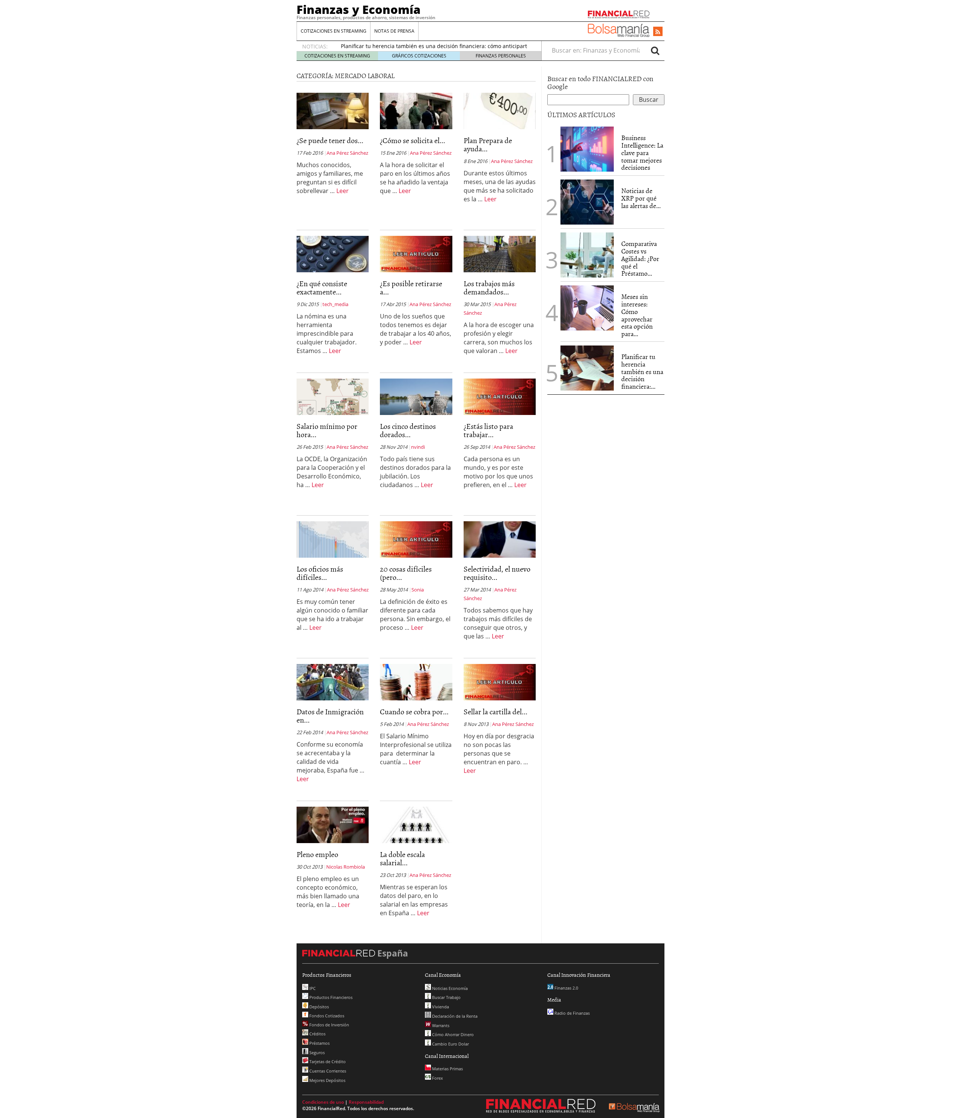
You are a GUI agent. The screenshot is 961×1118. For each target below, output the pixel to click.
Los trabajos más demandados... (489, 287)
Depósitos (318, 1006)
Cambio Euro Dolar (450, 1044)
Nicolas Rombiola (345, 866)
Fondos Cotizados (326, 1015)
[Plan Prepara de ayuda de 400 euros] (500, 110)
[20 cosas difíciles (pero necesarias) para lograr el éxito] (416, 539)
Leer (342, 191)
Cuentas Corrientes (327, 1071)
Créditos (316, 1034)
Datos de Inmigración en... (330, 715)
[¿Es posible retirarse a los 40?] (416, 253)
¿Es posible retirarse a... (411, 287)
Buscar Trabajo (446, 997)
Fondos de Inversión (328, 1024)
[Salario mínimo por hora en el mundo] (333, 396)
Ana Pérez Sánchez (347, 152)
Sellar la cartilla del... (495, 711)
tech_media (335, 304)
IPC (312, 988)
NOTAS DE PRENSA (394, 31)
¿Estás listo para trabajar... (488, 430)
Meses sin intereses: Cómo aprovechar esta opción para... (637, 315)
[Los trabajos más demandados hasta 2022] (500, 253)
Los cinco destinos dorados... (408, 430)
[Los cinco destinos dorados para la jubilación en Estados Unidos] (416, 396)
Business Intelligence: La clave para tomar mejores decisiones (642, 152)
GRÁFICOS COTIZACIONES (419, 56)
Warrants (440, 1025)
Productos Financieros (330, 997)
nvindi (418, 447)
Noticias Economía (449, 988)
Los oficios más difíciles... (320, 572)
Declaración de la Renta (454, 1016)
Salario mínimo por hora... (327, 430)
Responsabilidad (366, 1102)
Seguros (316, 1052)
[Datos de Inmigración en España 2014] (333, 681)
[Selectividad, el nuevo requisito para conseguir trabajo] (500, 539)
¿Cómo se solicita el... (412, 140)
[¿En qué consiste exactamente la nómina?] (333, 253)
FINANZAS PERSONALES (501, 56)
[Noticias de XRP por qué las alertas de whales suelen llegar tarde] (587, 202)
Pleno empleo (317, 854)
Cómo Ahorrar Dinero (452, 1034)
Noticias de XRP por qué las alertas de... (641, 198)
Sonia (417, 589)
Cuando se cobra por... (414, 711)
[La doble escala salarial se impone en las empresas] (416, 824)
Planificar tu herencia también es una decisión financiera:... (642, 371)
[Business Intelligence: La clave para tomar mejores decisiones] (587, 149)
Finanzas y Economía (358, 9)
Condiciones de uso (323, 1102)
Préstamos (319, 1043)
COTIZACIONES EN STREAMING (333, 31)
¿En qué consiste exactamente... (322, 287)
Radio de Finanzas (571, 1013)
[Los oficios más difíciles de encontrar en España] (333, 539)
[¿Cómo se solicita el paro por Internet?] (416, 110)
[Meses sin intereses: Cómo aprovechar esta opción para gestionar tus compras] (587, 307)
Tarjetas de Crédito (327, 1061)
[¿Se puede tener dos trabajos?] (333, 110)
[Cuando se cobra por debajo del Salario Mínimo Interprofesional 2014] (416, 681)
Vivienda (440, 1006)
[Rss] (657, 32)
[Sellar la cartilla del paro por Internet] (500, 681)
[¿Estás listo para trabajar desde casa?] (500, 396)
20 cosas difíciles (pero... (406, 572)
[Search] (655, 50)
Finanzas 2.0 (565, 988)
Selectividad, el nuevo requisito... (497, 572)
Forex (437, 1078)
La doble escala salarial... (402, 858)
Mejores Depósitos (326, 1080)
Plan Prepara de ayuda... (488, 144)
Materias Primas (447, 1068)
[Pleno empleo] (333, 824)
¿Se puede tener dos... (330, 140)
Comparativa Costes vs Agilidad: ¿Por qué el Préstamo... (640, 258)
